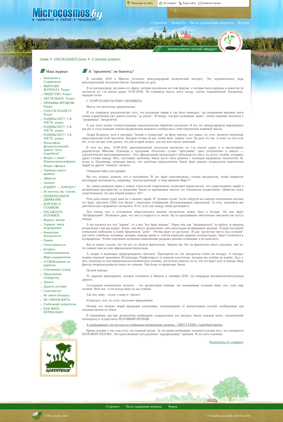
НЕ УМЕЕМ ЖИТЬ (57, 299)
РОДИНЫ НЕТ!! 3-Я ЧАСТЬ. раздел (57, 136)
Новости (178, 23)
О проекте (159, 23)
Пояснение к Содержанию (52, 79)
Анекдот (49, 182)
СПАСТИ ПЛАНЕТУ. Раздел (70, 59)
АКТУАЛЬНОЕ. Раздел (59, 98)
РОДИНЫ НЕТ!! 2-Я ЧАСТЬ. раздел (57, 128)
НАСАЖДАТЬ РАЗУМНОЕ (53, 213)
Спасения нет (52, 291)
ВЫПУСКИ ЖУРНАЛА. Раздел (57, 87)
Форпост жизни (54, 220)
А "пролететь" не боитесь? (106, 59)
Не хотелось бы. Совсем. (60, 191)
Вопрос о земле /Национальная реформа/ (60, 159)
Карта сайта (189, 3)
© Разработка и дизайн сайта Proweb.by (229, 415)
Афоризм (50, 178)
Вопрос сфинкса (54, 166)
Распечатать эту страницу (226, 342)
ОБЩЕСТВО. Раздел (57, 94)
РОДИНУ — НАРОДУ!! (60, 187)
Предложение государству (53, 275)
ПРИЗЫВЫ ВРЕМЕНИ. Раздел (59, 104)
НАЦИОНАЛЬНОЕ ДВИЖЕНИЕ (56, 197)
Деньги (48, 282)
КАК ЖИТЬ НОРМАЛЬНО (53, 310)
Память (48, 240)
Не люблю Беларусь (57, 295)
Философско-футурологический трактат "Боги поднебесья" (56, 148)
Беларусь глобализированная (56, 251)
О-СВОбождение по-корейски (57, 263)
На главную (169, 3)
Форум (243, 23)
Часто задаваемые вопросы (211, 23)
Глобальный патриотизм (60, 304)
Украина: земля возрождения (54, 226)
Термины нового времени (55, 172)
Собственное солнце (57, 269)
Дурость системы (55, 286)
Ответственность (55, 244)
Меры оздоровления (57, 257)
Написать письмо (211, 3)
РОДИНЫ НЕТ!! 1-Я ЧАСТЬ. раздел (57, 120)
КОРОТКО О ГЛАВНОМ (52, 205)
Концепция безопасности (52, 234)
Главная (44, 59)
